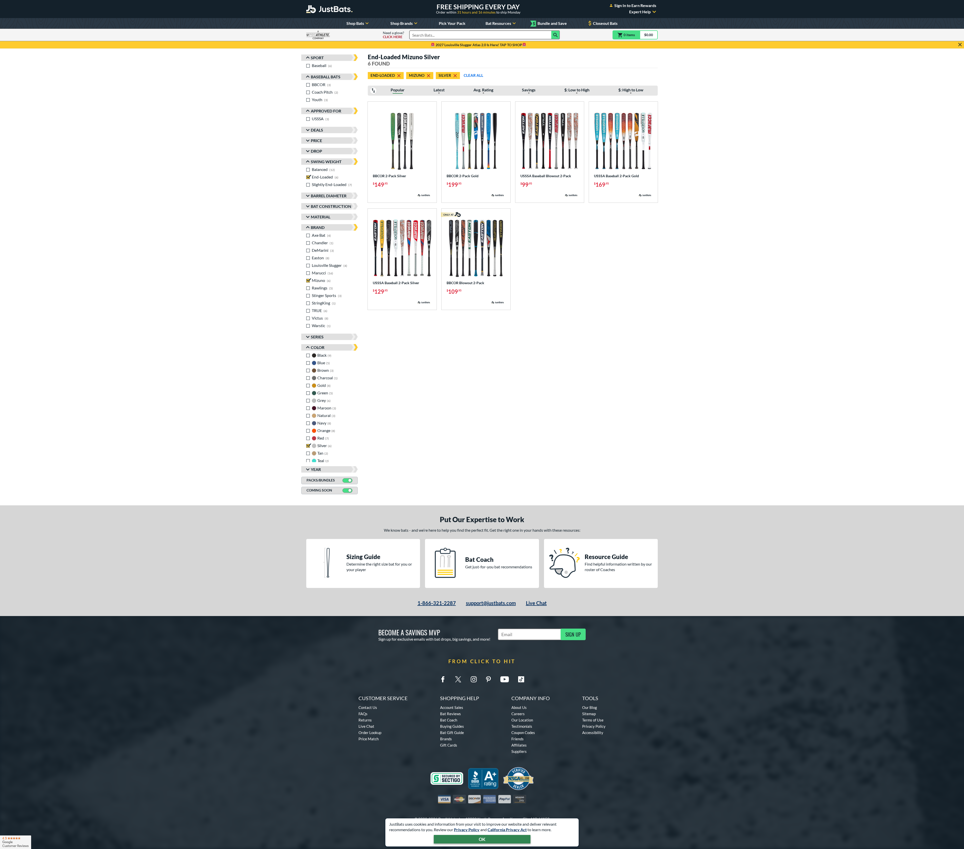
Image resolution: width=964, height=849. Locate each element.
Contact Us (367, 707)
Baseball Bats (325, 76)
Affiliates (519, 745)
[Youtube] (504, 679)
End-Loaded (383, 75)
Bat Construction (331, 206)
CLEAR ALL (473, 75)
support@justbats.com (491, 603)
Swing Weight (326, 161)
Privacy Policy (466, 829)
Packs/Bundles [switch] (321, 480)
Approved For (326, 110)
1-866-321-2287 (436, 603)
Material (320, 216)
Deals (317, 130)
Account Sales (451, 707)
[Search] (555, 34)
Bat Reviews (450, 713)
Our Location (522, 720)
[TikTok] (521, 679)
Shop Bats (355, 23)
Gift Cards (448, 745)
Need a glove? (393, 35)
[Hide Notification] (960, 44)
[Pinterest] (488, 679)
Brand (318, 227)
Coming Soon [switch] (319, 490)
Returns (365, 720)
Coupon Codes (523, 732)
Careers (518, 713)
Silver (445, 75)
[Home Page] (329, 9)
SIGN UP (573, 634)
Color (317, 347)
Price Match (368, 739)
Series (317, 336)
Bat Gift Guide (452, 732)
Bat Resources (498, 23)
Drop (316, 151)
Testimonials (521, 726)
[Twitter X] (458, 679)
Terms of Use (593, 720)
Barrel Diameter (328, 195)
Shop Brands (401, 23)
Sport (317, 57)
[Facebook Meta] (443, 679)
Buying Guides (452, 726)
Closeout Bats (605, 23)
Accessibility (592, 732)
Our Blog (589, 707)
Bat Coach (448, 720)
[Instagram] (474, 679)
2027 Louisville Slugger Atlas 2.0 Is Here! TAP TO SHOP (478, 45)
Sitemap (589, 713)
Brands (446, 739)
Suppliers (519, 751)
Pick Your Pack (452, 23)
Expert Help (640, 12)
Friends (517, 739)
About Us (519, 707)
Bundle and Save (550, 23)
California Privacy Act (507, 829)
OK (482, 839)
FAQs (363, 713)
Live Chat (536, 603)
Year (316, 469)
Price (316, 140)
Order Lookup (369, 732)
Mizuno (417, 75)
